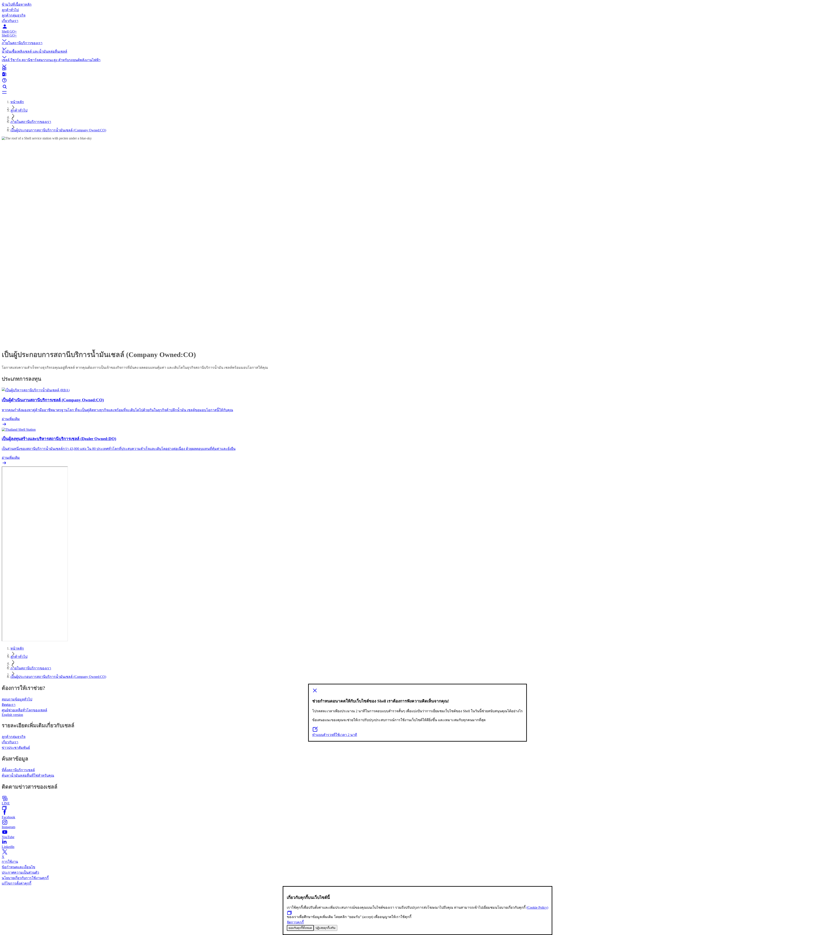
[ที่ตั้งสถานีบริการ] (417, 69)
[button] (417, 37)
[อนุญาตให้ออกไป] (417, 691)
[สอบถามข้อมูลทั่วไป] (417, 81)
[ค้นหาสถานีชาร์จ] (417, 75)
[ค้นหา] (417, 87)
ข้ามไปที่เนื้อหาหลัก (17, 4)
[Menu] (417, 93)
